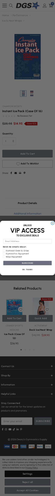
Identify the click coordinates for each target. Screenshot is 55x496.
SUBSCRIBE (27, 263)
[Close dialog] (52, 223)
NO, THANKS (27, 269)
